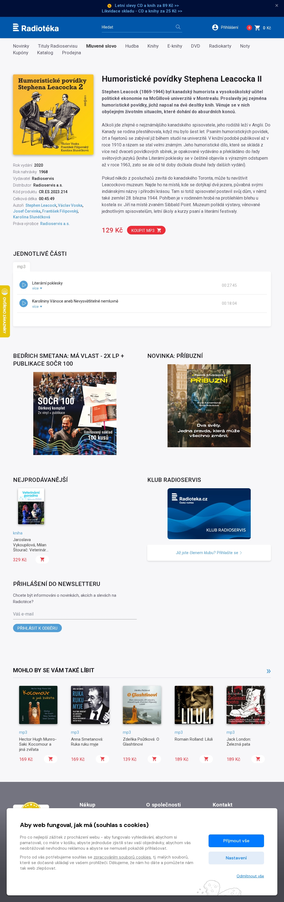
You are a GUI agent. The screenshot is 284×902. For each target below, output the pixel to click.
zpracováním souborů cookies (122, 857)
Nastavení (236, 858)
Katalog (45, 52)
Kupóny (20, 52)
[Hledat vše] (178, 27)
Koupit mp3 (142, 230)
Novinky (21, 46)
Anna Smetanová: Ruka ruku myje (87, 742)
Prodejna (71, 52)
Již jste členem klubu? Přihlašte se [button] (207, 552)
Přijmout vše (236, 841)
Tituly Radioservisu (57, 46)
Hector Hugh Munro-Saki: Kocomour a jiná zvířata (38, 744)
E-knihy (175, 46)
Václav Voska (70, 205)
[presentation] (268, 723)
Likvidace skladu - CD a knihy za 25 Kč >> (142, 11)
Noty (245, 46)
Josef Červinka (26, 211)
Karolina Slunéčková (31, 217)
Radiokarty (220, 46)
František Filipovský (60, 211)
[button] (227, 27)
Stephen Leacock (41, 205)
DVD (195, 46)
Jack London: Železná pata (239, 742)
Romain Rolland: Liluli (194, 739)
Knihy (153, 46)
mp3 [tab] (21, 266)
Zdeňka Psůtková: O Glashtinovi (141, 742)
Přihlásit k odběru (37, 628)
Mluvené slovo (101, 46)
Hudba (132, 46)
